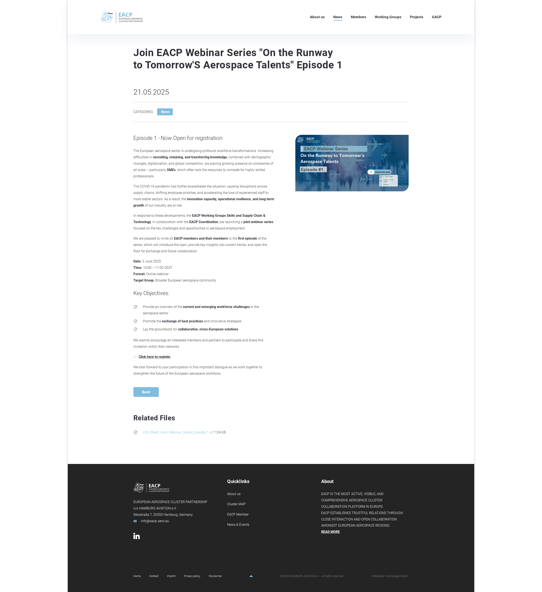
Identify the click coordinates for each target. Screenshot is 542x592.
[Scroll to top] (251, 576)
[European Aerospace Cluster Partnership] (122, 17)
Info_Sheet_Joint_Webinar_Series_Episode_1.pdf (179, 432)
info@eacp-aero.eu (155, 521)
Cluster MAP (236, 504)
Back (146, 392)
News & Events (238, 525)
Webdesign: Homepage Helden (390, 576)
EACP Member (238, 514)
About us (234, 494)
